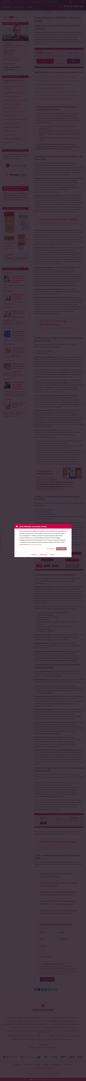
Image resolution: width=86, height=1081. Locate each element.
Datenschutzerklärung (34, 544)
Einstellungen (51, 549)
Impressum (52, 554)
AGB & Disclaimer (43, 554)
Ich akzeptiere (61, 549)
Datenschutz (34, 554)
